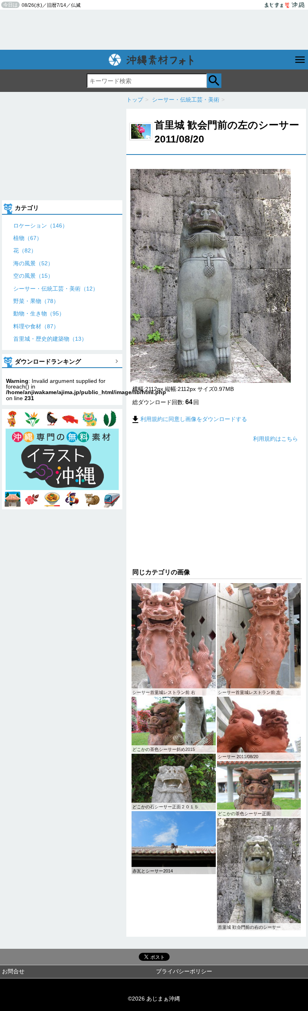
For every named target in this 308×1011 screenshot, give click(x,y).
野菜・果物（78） (36, 301)
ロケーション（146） (40, 225)
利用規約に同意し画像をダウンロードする (193, 419)
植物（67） (27, 238)
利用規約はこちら (275, 438)
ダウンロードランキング (48, 361)
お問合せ (13, 971)
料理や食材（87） (36, 326)
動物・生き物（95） (39, 313)
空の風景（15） (33, 276)
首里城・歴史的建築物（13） (50, 339)
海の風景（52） (33, 263)
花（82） (24, 250)
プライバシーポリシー (184, 971)
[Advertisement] (154, 30)
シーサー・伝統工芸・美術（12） (55, 288)
